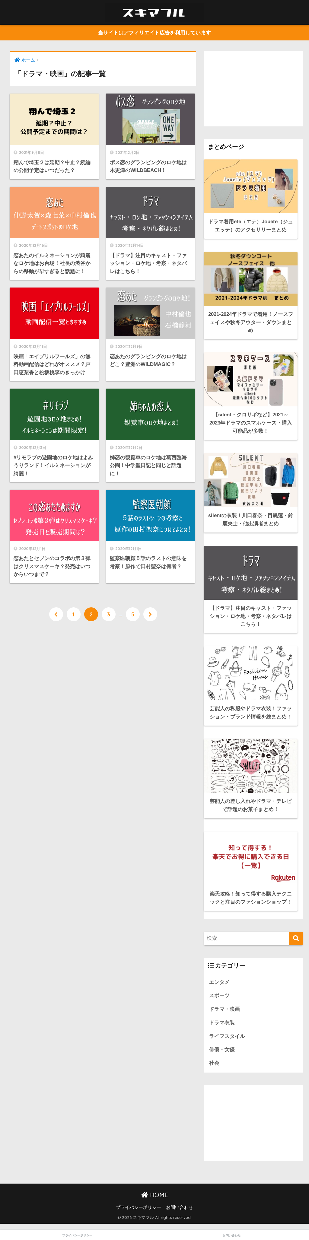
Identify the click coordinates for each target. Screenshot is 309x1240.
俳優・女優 (222, 1049)
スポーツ (219, 995)
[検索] (296, 938)
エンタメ (219, 982)
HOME (158, 1195)
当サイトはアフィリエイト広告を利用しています (154, 33)
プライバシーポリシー (138, 1207)
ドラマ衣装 (222, 1022)
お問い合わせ (179, 1207)
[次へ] (150, 614)
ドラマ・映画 (224, 1009)
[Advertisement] (253, 88)
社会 (214, 1063)
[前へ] (56, 614)
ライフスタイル (227, 1036)
